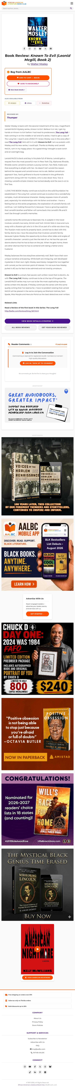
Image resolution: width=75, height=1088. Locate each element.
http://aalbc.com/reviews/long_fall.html (22, 311)
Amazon (13, 103)
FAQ (37, 1046)
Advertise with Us (38, 1042)
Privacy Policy (37, 1022)
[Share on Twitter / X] (45, 49)
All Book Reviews (21, 327)
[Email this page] (51, 49)
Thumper (12, 117)
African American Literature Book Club (31, 1085)
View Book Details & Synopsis (36, 321)
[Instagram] (25, 1067)
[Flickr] (45, 1072)
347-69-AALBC (38, 1053)
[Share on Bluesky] (40, 49)
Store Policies (37, 1025)
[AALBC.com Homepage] (13, 3)
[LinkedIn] (35, 1072)
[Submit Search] (70, 8)
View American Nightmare (39, 977)
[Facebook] (35, 1067)
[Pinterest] (40, 1072)
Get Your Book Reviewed (54, 327)
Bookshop (45, 103)
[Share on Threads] (35, 49)
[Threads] (45, 1067)
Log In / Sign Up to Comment (39, 363)
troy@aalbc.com (38, 1049)
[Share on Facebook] (24, 49)
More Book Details (17, 90)
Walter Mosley (39, 64)
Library (29, 103)
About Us (37, 1018)
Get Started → (38, 614)
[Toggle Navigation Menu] (72, 3)
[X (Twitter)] (40, 1067)
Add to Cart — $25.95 (29, 78)
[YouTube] (30, 1067)
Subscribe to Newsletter (37, 1039)
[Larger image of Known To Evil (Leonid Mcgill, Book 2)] (37, 32)
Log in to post (62, 344)
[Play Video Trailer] (37, 949)
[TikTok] (30, 1072)
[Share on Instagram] (30, 49)
